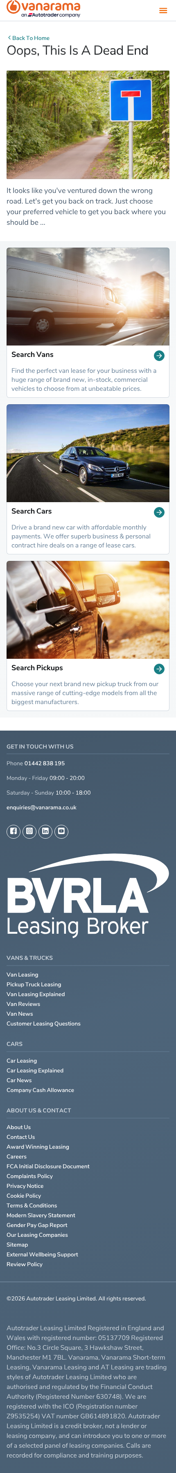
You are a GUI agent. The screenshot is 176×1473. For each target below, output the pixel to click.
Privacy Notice (25, 1186)
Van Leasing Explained (36, 994)
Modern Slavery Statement (41, 1215)
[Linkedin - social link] (45, 831)
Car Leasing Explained (35, 1070)
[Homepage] (43, 10)
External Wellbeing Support (42, 1254)
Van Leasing (22, 974)
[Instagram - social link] (29, 831)
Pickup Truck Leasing (34, 984)
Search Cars (31, 512)
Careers (17, 1156)
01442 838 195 (45, 763)
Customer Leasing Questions (44, 1023)
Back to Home (31, 38)
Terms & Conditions (32, 1205)
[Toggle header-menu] (163, 10)
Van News (20, 1013)
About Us (19, 1127)
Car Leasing (22, 1060)
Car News (19, 1080)
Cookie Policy (24, 1195)
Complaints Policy (30, 1176)
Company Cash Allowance (40, 1090)
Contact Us (21, 1137)
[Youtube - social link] (61, 831)
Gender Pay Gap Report (37, 1225)
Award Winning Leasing (38, 1146)
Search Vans (32, 355)
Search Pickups (37, 668)
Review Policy (25, 1264)
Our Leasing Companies (37, 1235)
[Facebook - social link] (13, 831)
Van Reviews (23, 1004)
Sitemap (17, 1244)
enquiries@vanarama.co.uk (42, 807)
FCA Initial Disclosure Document (48, 1166)
